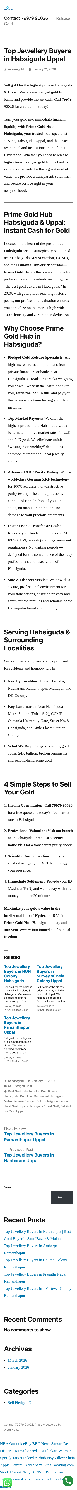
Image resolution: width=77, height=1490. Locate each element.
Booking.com (63, 1465)
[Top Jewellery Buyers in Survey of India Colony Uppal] (53, 987)
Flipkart (51, 1450)
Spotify (5, 1457)
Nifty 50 (28, 1472)
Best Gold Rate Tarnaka (23, 1091)
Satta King (43, 1465)
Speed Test (35, 1450)
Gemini (16, 1465)
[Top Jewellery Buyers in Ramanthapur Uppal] (20, 1038)
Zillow (60, 1457)
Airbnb (40, 1457)
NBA (4, 1443)
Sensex (58, 1472)
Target (17, 1457)
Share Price (40, 1479)
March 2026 (17, 1360)
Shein (70, 1457)
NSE (40, 1472)
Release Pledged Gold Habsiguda (35, 1101)
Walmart (65, 1450)
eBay (27, 1443)
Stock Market (10, 1472)
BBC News (41, 1443)
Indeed (28, 1457)
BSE (48, 1472)
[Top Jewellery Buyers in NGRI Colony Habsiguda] (20, 987)
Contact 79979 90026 (26, 18)
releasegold (16, 69)
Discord (6, 1450)
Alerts (25, 1479)
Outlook (15, 1443)
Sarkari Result (62, 1443)
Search (10, 1187)
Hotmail (19, 1450)
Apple (5, 1465)
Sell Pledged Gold (20, 1086)
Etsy (50, 1457)
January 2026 (18, 1367)
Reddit (28, 1465)
